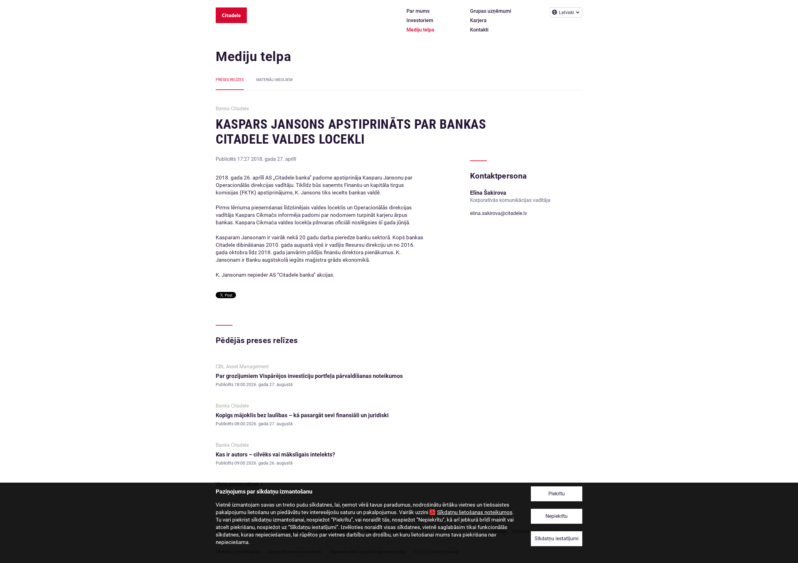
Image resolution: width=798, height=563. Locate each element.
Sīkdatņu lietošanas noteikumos (474, 512)
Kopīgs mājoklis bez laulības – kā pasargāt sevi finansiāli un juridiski (302, 415)
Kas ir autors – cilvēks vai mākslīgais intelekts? (275, 454)
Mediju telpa (253, 56)
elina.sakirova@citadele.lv (498, 213)
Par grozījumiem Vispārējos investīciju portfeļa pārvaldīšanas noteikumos (309, 376)
